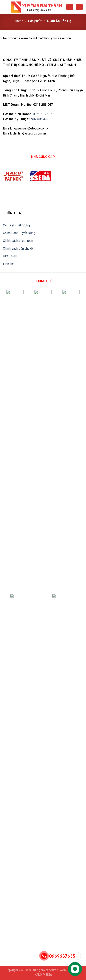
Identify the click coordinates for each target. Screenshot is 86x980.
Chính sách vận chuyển (18, 248)
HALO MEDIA (43, 974)
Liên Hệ (8, 264)
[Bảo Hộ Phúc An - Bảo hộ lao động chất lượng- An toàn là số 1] (37, 7)
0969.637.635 (42, 114)
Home (19, 21)
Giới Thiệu (10, 256)
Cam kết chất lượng (16, 225)
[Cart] (79, 7)
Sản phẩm (35, 21)
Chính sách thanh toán (18, 241)
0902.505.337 (39, 119)
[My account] (69, 7)
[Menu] (5, 7)
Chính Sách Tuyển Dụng (19, 233)
